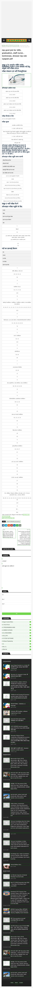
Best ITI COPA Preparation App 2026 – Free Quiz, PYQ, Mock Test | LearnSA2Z (20, 884)
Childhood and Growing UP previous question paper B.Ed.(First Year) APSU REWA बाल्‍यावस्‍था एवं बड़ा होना (20, 696)
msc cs (17, 646)
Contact (21, 982)
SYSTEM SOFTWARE (17, 638)
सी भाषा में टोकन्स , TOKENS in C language (18, 704)
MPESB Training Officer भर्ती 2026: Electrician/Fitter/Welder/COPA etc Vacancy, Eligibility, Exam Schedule (19, 911)
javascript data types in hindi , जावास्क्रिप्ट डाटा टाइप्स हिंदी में (18, 719)
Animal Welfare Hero (16, 864)
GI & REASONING (17, 633)
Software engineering (17, 641)
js (17, 644)
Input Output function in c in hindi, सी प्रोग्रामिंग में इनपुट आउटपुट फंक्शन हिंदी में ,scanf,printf (20, 667)
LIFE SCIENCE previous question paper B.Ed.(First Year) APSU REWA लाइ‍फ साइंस (20, 728)
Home (12, 982)
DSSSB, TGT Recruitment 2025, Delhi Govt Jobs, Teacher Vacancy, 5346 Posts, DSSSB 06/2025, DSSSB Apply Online (20, 786)
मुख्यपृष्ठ (3, 45)
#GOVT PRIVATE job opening (12, 45)
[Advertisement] (16, 20)
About (16, 982)
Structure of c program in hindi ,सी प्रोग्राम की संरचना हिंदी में (19, 675)
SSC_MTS (17, 635)
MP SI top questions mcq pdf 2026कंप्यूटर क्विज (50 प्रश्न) (18, 919)
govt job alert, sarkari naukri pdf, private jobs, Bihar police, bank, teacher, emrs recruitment (19, 796)
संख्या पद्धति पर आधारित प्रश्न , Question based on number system (19, 749)
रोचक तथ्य (17, 649)
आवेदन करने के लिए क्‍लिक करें (8, 518)
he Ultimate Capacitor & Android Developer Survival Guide (19, 875)
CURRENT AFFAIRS (17, 630)
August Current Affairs (17, 622)
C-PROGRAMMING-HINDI (17, 627)
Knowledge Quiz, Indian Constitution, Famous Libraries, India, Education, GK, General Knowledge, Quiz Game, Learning (20, 856)
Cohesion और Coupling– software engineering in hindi (19, 712)
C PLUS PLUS (17, 624)
